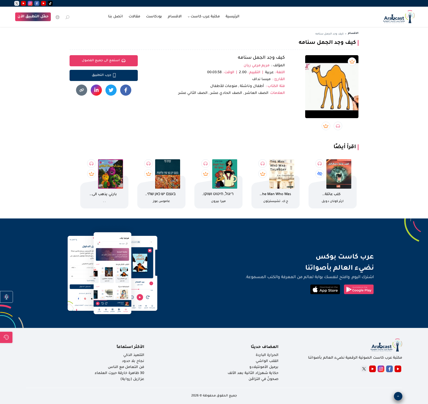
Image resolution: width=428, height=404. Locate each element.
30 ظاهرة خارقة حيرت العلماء (119, 373)
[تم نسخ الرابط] (81, 90)
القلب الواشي (267, 361)
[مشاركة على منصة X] (111, 90)
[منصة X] (364, 369)
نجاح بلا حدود (133, 361)
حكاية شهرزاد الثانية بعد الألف (253, 373)
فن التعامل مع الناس (126, 367)
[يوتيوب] (43, 3)
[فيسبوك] (36, 3)
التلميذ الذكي (133, 355)
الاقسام (175, 17)
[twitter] (16, 3)
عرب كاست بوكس (310, 257)
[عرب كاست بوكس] (399, 16)
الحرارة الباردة (267, 355)
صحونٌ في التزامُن (263, 379)
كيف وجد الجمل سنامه (261, 58)
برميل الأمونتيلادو (263, 367)
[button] (6, 297)
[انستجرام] (30, 3)
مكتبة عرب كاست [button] (205, 17)
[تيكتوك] (50, 3)
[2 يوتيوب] (23, 3)
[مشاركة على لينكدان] (96, 90)
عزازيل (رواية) (132, 379)
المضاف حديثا (264, 347)
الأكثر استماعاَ (130, 347)
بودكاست (154, 17)
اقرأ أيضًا (344, 147)
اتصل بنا (115, 17)
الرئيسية (232, 17)
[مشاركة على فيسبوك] (125, 90)
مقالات (134, 17)
